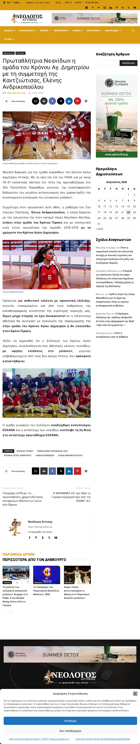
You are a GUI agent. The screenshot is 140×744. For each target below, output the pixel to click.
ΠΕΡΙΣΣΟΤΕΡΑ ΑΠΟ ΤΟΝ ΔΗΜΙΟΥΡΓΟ (34, 560)
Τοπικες (7, 582)
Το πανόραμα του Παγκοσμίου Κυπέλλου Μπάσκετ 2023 (46, 591)
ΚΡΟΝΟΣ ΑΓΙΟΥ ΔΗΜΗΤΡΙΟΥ (18, 455)
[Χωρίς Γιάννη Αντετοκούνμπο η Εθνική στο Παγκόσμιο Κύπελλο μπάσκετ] (77, 575)
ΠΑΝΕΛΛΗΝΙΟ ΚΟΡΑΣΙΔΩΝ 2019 (52, 451)
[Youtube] (134, 7)
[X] (128, 7)
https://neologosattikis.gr (40, 527)
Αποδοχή (70, 721)
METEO (78, 2)
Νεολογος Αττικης (16, 92)
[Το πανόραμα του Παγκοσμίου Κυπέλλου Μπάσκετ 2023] (46, 575)
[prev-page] (5, 612)
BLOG (58, 2)
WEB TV (68, 2)
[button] (135, 693)
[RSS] (122, 7)
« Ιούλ (99, 228)
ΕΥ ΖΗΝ (7, 39)
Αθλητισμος (112, 30)
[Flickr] (98, 7)
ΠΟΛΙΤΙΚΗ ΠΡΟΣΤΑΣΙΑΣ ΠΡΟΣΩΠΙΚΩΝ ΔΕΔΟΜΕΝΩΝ (102, 739)
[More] (86, 101)
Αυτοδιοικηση (26, 30)
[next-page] (10, 612)
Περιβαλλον (60, 30)
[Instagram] (104, 7)
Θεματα (44, 30)
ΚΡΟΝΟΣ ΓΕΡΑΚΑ (25, 451)
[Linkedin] (110, 7)
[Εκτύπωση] (44, 101)
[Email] (35, 101)
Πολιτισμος (92, 30)
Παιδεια (77, 30)
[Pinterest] (116, 7)
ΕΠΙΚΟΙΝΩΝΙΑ (91, 2)
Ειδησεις (8, 30)
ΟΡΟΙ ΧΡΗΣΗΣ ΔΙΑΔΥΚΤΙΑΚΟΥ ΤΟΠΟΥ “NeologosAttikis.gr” (39, 739)
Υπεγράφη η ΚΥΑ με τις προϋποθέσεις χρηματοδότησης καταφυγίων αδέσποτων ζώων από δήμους (23, 499)
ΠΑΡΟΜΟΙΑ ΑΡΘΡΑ (19, 554)
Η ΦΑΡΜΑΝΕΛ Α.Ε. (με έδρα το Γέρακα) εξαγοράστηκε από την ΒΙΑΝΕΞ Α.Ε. (71, 497)
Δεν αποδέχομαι (70, 731)
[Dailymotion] (86, 7)
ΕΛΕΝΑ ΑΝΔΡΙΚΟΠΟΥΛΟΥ (70, 455)
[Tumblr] (44, 538)
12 (110, 206)
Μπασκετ (20, 53)
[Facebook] (92, 7)
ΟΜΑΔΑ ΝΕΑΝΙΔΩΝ (45, 455)
